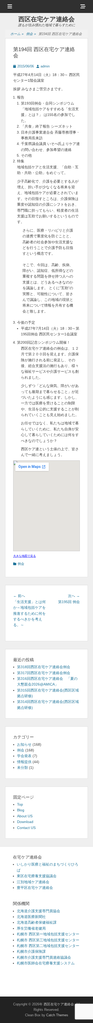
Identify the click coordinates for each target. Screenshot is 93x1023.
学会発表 (24, 756)
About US (25, 816)
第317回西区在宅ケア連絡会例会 (43, 673)
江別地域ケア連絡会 (33, 882)
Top (20, 804)
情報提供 (24, 762)
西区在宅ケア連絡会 (46, 19)
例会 (31, 34)
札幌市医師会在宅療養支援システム (46, 963)
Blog (20, 810)
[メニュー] (9, 6)
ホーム (17, 34)
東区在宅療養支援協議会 (37, 876)
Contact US (26, 828)
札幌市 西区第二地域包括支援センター (48, 946)
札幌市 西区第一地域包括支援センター (48, 934)
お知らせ (24, 744)
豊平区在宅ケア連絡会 (35, 888)
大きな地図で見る (24, 555)
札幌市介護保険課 (31, 951)
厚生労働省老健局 (31, 928)
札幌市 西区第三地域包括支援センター (48, 940)
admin (45, 66)
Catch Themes (57, 1015)
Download (25, 822)
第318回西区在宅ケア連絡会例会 (43, 667)
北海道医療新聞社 (31, 917)
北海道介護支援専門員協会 (38, 911)
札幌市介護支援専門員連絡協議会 (44, 957)
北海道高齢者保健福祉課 (37, 922)
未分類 (22, 767)
